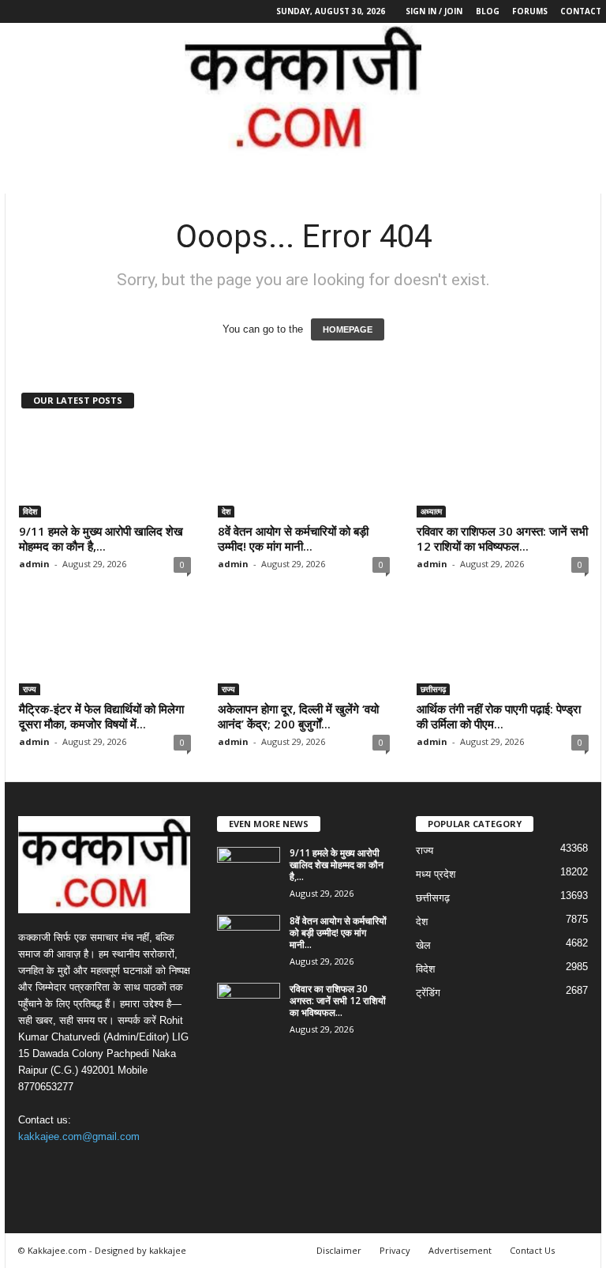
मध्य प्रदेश (435, 874)
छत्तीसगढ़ (433, 688)
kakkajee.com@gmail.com (79, 1136)
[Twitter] (63, 11)
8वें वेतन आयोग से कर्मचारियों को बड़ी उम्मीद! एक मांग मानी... (293, 538)
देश (226, 511)
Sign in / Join (434, 11)
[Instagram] (38, 11)
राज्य (29, 688)
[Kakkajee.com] (303, 89)
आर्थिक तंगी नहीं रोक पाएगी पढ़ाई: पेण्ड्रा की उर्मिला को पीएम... (499, 716)
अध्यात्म (431, 511)
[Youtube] (87, 11)
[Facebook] (14, 11)
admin (34, 564)
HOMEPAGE (347, 329)
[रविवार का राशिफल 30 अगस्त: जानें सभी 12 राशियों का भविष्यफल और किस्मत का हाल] (503, 471)
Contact (580, 11)
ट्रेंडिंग (428, 993)
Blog (487, 11)
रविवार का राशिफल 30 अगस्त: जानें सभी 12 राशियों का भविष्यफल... (502, 538)
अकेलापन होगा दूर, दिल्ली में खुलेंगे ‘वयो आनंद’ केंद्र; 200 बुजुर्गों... (298, 716)
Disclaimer (338, 1250)
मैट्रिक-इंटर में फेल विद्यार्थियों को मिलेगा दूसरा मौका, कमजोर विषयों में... (101, 716)
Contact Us (532, 1250)
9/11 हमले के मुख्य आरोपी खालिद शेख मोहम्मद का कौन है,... (101, 538)
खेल (423, 945)
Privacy (395, 1250)
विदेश (30, 511)
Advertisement (460, 1250)
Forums (530, 11)
